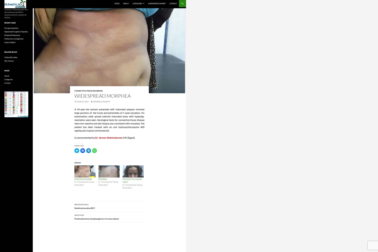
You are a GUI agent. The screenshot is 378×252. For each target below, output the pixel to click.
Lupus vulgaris (10, 42)
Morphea (102, 179)
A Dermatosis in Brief (157, 3)
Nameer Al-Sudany (101, 101)
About (126, 3)
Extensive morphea (83, 179)
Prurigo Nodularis (11, 28)
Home (117, 3)
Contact (173, 3)
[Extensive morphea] (85, 171)
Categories (137, 3)
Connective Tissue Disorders (88, 91)
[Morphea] (109, 171)
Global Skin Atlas (10, 57)
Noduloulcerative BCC (84, 206)
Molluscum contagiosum (13, 39)
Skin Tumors (9, 61)
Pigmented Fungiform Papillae (16, 32)
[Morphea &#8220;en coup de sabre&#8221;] (133, 171)
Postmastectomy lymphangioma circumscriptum (96, 217)
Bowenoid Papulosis (12, 35)
